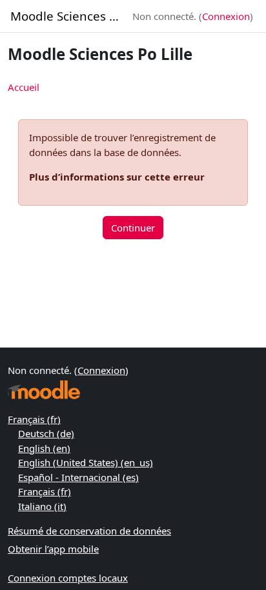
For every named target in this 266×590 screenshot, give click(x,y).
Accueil (23, 87)
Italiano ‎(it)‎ (42, 506)
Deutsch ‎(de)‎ (46, 433)
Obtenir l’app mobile (53, 548)
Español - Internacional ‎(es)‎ (78, 477)
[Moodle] (44, 390)
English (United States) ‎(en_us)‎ (85, 462)
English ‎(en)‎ (44, 448)
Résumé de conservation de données (89, 530)
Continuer (133, 227)
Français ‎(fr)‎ (34, 419)
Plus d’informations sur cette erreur (117, 176)
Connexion (226, 16)
